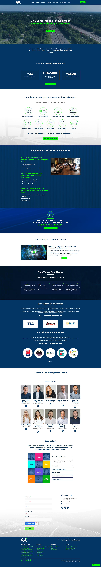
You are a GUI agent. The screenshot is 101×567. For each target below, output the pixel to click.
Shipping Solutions (40, 2)
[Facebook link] (24, 560)
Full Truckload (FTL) (43, 116)
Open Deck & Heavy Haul (27, 551)
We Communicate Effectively (59, 469)
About (32, 2)
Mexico (74, 128)
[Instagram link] (22, 560)
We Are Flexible (56, 472)
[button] (34, 252)
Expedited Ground (26, 128)
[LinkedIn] (26, 406)
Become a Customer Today (43, 546)
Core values (39, 552)
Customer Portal (55, 546)
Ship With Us (50, 30)
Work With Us (40, 554)
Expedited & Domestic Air (27, 554)
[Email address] (30, 560)
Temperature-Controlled (58, 116)
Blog (69, 2)
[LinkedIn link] (28, 560)
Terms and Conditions (71, 546)
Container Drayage (38, 128)
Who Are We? (40, 551)
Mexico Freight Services (26, 555)
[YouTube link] (26, 560)
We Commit (55, 466)
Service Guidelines (70, 548)
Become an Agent (41, 548)
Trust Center (54, 549)
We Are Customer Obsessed (59, 456)
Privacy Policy (69, 549)
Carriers (49, 2)
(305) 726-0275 (65, 540)
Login (82, 2)
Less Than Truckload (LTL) (28, 116)
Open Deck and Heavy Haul (72, 116)
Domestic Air (50, 128)
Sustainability (40, 555)
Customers (55, 2)
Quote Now (96, 564)
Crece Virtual (77, 561)
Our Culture (63, 2)
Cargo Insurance (62, 128)
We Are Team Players (57, 479)
